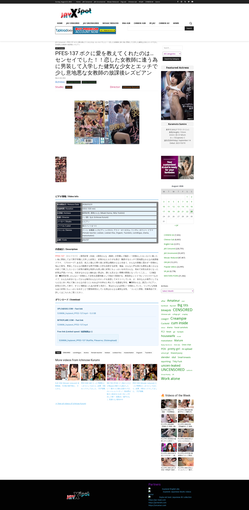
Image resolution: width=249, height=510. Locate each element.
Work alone (170, 378)
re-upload (187, 349)
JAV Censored (60, 42)
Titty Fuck (177, 361)
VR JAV (166, 271)
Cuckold (165, 323)
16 (192, 206)
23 (192, 211)
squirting (166, 361)
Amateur (173, 300)
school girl (165, 353)
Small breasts (184, 357)
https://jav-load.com (157, 500)
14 (183, 206)
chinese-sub (166, 314)
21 (183, 211)
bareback (164, 306)
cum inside (179, 323)
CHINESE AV (169, 235)
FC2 (163, 331)
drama (86, 353)
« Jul (176, 225)
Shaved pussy (176, 353)
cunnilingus (77, 353)
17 (164, 211)
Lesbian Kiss (117, 353)
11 (169, 206)
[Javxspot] (76, 13)
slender (165, 357)
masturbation (129, 353)
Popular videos (170, 267)
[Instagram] (181, 1)
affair (163, 301)
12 (173, 206)
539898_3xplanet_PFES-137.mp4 (72, 324)
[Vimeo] (188, 1)
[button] (191, 23)
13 (178, 206)
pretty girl (174, 348)
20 (178, 211)
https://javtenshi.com (157, 502)
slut (174, 357)
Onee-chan (186, 344)
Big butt (173, 306)
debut (163, 328)
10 (164, 206)
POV (163, 348)
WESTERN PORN (171, 276)
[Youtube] (192, 1)
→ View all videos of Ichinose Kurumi (70, 403)
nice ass (177, 345)
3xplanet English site (170, 489)
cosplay (185, 314)
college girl (176, 314)
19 (173, 211)
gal (174, 332)
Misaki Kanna (73, 82)
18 (169, 211)
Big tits (183, 305)
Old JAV (167, 262)
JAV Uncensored (170, 253)
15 (187, 206)
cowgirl (165, 318)
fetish (168, 331)
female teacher (96, 353)
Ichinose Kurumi (131, 87)
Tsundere (148, 353)
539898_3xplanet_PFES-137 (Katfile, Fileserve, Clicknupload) (88, 340)
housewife (168, 335)
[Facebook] (177, 1)
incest (179, 336)
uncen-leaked (170, 365)
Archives (164, 286)
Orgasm (139, 353)
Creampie (178, 318)
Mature (178, 340)
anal (183, 301)
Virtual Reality (165, 374)
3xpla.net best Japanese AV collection (175, 497)
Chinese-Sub (169, 239)
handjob (180, 332)
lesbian (107, 353)
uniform (189, 370)
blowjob (166, 310)
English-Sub (169, 244)
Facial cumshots (181, 327)
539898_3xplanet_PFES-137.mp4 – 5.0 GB (76, 313)
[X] (185, 1)
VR (173, 374)
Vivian (69, 87)
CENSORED (66, 353)
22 (187, 211)
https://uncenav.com (157, 505)
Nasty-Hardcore (166, 345)
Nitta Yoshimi (89, 82)
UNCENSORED (173, 369)
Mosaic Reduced (171, 257)
